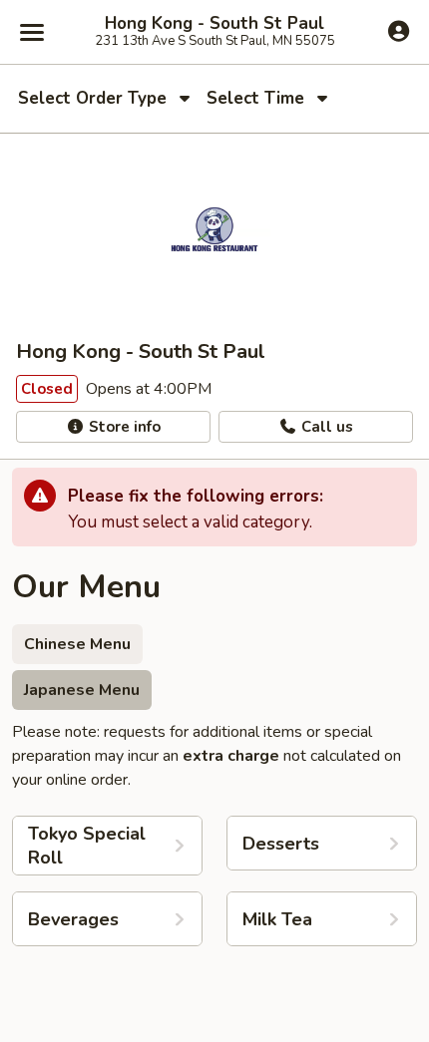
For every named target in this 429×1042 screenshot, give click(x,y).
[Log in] (398, 31)
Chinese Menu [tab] (77, 644)
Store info (123, 427)
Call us (325, 427)
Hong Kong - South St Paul (214, 24)
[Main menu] (32, 32)
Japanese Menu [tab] (82, 690)
